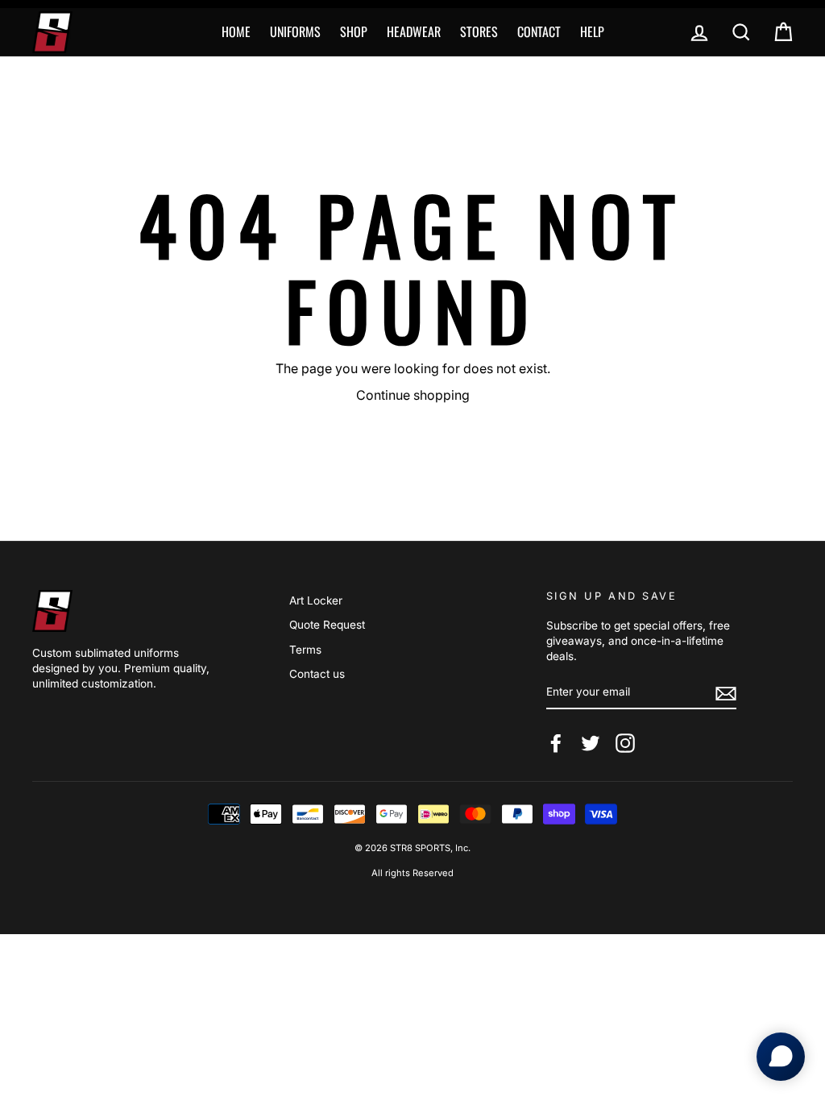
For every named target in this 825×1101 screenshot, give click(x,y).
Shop (353, 31)
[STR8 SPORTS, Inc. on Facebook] (556, 743)
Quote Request (327, 624)
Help (592, 31)
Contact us (317, 673)
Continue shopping (413, 395)
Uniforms (295, 31)
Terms (305, 649)
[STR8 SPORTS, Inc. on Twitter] (590, 743)
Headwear (414, 31)
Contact (539, 31)
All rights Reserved (412, 873)
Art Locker (315, 600)
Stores (479, 31)
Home (236, 31)
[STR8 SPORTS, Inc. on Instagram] (625, 743)
